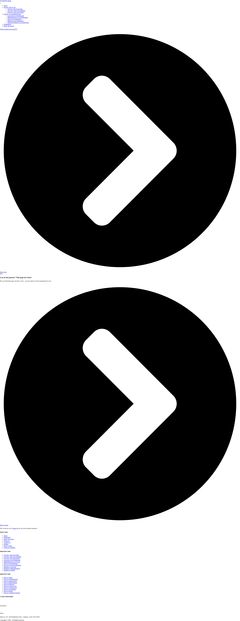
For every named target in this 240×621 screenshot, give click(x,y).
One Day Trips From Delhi (16, 12)
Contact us (15, 528)
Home (5, 5)
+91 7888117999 (5, 600)
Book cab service (9, 26)
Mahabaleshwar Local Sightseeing (18, 17)
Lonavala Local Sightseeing (16, 16)
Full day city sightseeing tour (12, 14)
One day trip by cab (9, 7)
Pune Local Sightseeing (14, 19)
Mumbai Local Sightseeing (15, 21)
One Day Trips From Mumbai (16, 11)
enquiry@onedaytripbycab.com (9, 609)
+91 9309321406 (5, 602)
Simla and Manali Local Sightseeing (18, 22)
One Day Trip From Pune (15, 9)
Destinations (7, 24)
